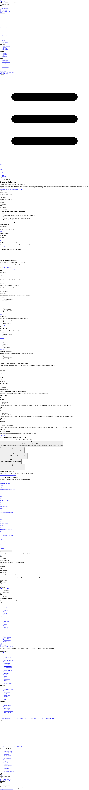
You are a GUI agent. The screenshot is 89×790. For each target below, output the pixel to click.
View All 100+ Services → (8, 683)
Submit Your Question (7, 705)
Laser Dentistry (6, 680)
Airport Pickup (6, 641)
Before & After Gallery (7, 693)
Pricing (5, 72)
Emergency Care (5, 35)
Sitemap (5, 699)
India (2, 172)
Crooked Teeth (6, 768)
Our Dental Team (6, 690)
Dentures (3, 55)
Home (1, 12)
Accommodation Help (7, 640)
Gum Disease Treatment (8, 667)
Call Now (2, 73)
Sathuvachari (6, 610)
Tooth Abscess (6, 759)
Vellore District (6, 621)
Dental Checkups (5, 34)
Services (2, 166)
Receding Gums (6, 762)
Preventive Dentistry (5, 33)
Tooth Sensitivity (6, 754)
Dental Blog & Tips (7, 695)
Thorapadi (5, 611)
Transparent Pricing (7, 708)
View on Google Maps (11, 269)
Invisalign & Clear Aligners (8, 660)
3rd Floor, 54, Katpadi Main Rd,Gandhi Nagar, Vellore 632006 (5, 780)
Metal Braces (4, 48)
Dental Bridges (4, 54)
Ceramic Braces (5, 49)
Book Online (6, 73)
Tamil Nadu (4, 173)
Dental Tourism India (7, 637)
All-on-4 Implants (6, 677)
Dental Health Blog (7, 706)
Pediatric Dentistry (5, 67)
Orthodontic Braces (7, 663)
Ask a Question (4, 588)
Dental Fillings (4, 56)
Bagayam (5, 613)
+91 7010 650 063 (6, 265)
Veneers (3, 41)
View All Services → (3, 71)
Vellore (3, 175)
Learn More (2, 314)
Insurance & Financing (7, 709)
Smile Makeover (5, 42)
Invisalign (4, 47)
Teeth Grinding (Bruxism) (8, 758)
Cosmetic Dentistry (5, 39)
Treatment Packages (7, 638)
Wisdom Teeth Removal (6, 62)
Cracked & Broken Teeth (8, 761)
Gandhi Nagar (6, 607)
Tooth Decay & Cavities (8, 751)
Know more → (2, 231)
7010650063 (2, 775)
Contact (12, 72)
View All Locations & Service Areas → (8, 643)
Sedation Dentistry (5, 69)
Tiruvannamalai (6, 625)
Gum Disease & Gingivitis (8, 752)
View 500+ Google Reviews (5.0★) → (18, 746)
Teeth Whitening (5, 40)
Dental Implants (5, 60)
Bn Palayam (4, 176)
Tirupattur (5, 624)
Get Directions (4, 269)
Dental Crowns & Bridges (8, 666)
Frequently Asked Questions (8, 711)
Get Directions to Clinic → (6, 746)
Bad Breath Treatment (7, 755)
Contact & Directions (7, 712)
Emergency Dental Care (8, 670)
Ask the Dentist (8, 72)
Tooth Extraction (5, 61)
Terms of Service (8, 789)
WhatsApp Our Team (18, 189)
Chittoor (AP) (6, 628)
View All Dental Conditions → (9, 771)
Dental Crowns (4, 53)
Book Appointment (3, 189)
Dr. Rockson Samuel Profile (8, 689)
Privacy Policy (6, 696)
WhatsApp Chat (13, 475)
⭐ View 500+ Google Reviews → (6, 267)
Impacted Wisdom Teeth (8, 765)
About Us (2, 72)
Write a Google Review (4, 435)
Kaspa (5, 614)
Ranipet (5, 622)
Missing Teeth (6, 767)
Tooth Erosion (6, 764)
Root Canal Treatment (7, 657)
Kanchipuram (6, 627)
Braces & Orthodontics (6, 46)
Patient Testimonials (7, 692)
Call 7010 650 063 (11, 189)
